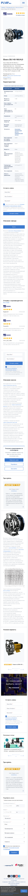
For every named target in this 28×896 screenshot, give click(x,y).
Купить (14, 227)
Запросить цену (14, 460)
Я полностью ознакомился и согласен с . (11, 847)
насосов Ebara (12, 548)
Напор (4, 809)
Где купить (14, 468)
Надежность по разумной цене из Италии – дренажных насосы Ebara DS (14, 750)
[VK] (11, 877)
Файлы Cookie (13, 885)
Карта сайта (11, 882)
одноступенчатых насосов (10, 422)
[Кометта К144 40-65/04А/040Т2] (14, 647)
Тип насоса (6, 816)
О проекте (5, 882)
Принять (24, 891)
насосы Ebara (6, 590)
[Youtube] (16, 877)
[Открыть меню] (23, 3)
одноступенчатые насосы (10, 385)
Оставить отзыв (20, 15)
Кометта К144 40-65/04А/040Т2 (18, 664)
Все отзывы (6, 302)
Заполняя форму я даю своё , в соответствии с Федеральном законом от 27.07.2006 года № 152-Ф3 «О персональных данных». (14, 207)
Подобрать (14, 464)
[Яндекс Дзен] (9, 877)
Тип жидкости (6, 822)
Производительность (8, 803)
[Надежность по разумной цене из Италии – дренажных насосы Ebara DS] (14, 743)
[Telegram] (19, 877)
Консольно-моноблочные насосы (18, 131)
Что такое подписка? (9, 878)
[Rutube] (14, 877)
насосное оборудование (14, 231)
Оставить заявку (11, 727)
